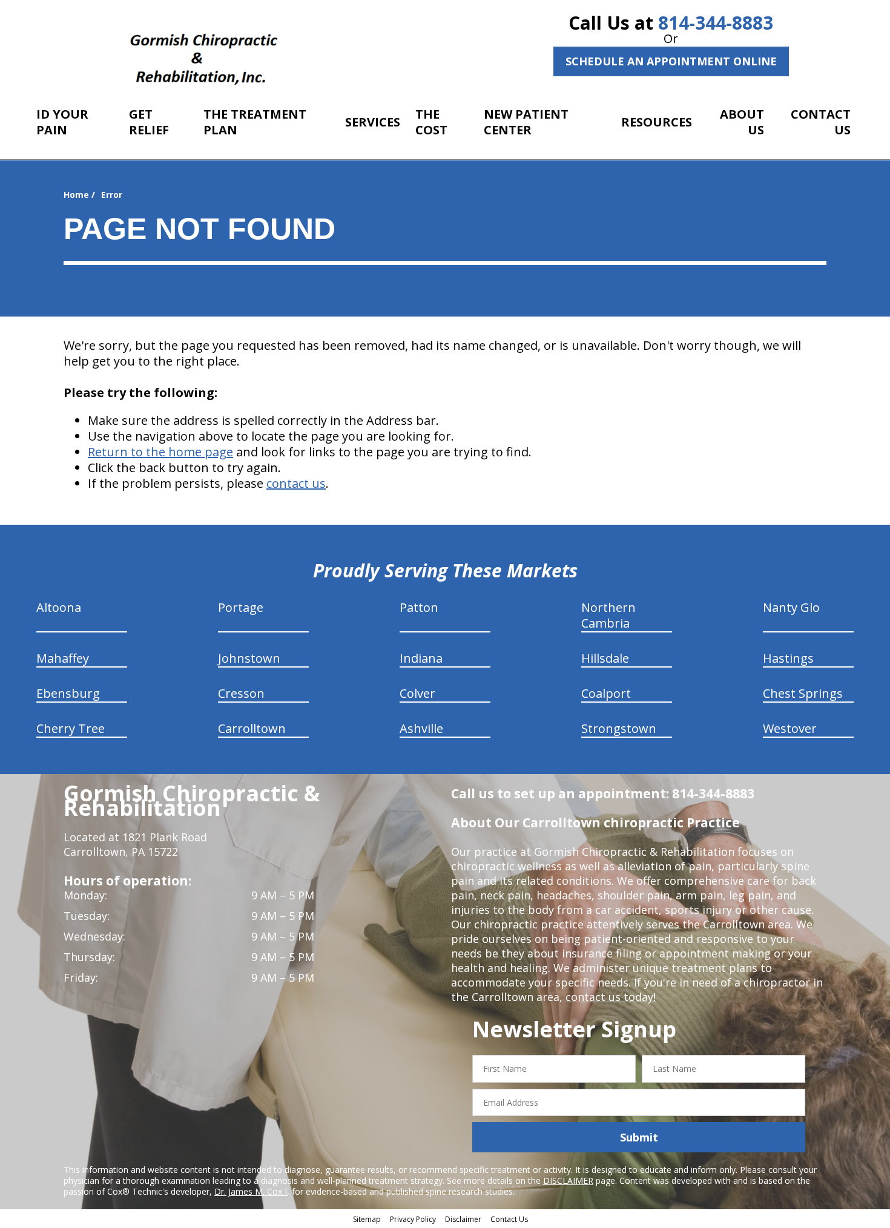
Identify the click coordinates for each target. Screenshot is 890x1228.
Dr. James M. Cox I (250, 1191)
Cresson (241, 693)
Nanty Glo (791, 607)
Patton (419, 607)
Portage (240, 607)
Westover (790, 728)
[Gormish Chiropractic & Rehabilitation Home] (203, 51)
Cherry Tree (70, 728)
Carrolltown (252, 728)
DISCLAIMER (568, 1180)
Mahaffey (62, 658)
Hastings (788, 658)
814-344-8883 (715, 22)
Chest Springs (803, 693)
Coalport (606, 693)
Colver (417, 693)
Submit (639, 1137)
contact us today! (610, 997)
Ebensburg (68, 693)
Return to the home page (160, 452)
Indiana (421, 658)
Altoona (58, 607)
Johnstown (249, 658)
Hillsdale (605, 658)
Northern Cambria (608, 615)
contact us (296, 483)
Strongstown (618, 728)
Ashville (421, 728)
